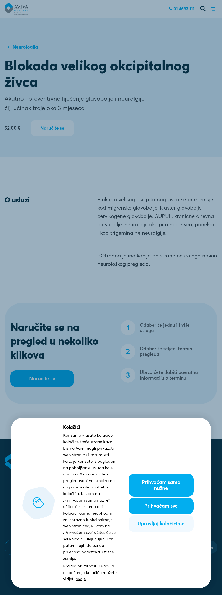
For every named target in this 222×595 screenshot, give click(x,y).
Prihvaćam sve (161, 506)
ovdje (81, 578)
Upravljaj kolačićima (161, 524)
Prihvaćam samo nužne (161, 485)
